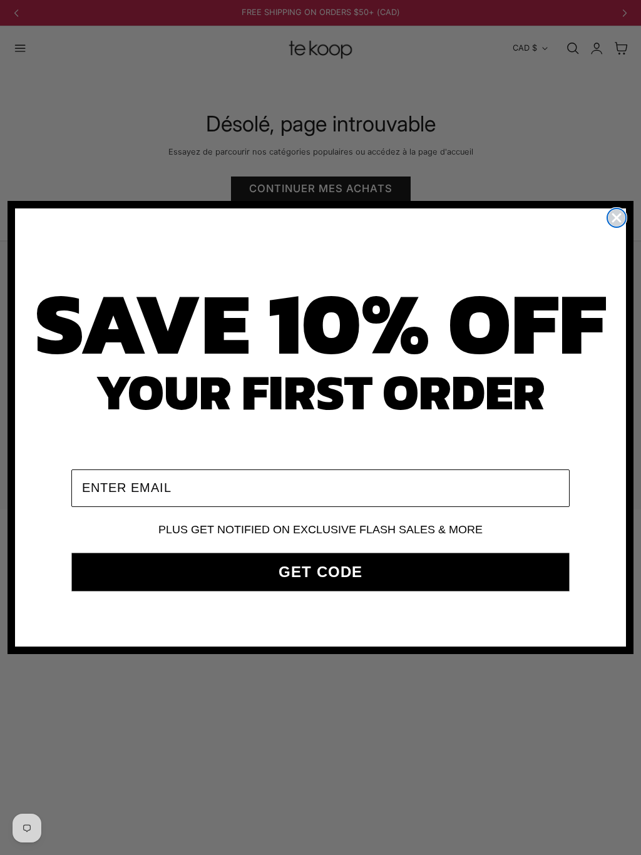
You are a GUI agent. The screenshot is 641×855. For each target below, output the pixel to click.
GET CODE (320, 571)
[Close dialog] (616, 217)
